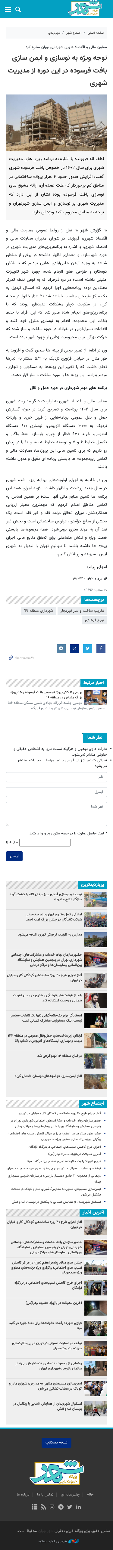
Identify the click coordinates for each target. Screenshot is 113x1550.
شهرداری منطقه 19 (38, 611)
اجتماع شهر (74, 33)
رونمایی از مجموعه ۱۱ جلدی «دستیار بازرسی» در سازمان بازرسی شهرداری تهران (48, 1366)
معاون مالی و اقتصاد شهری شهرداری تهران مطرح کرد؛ (65, 47)
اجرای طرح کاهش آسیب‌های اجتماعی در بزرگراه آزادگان (65, 1146)
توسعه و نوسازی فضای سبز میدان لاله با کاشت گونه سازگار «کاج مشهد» (46, 897)
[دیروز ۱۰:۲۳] (95, 1081)
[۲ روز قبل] (95, 919)
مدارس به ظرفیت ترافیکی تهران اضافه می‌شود (49, 934)
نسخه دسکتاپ (56, 1443)
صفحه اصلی (96, 33)
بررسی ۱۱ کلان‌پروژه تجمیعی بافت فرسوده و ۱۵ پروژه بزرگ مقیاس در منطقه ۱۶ (46, 695)
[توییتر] (70, 1507)
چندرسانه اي (70, 1495)
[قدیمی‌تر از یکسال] (95, 697)
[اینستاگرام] (52, 1507)
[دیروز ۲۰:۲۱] (95, 980)
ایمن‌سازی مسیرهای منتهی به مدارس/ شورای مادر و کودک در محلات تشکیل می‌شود (45, 1386)
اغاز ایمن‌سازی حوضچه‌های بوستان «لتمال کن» (48, 1076)
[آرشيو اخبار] (34, 1507)
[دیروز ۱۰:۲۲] (95, 1040)
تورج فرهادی (94, 620)
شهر (85, 8)
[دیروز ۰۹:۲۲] (95, 899)
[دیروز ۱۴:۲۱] (95, 959)
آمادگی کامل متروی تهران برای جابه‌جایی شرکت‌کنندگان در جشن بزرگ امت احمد (54, 917)
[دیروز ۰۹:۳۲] (95, 939)
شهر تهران (45, 1531)
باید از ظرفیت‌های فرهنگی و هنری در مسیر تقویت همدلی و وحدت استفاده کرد (47, 998)
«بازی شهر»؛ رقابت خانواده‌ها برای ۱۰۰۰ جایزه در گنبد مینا (63, 1161)
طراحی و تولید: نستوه (53, 1541)
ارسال (14, 856)
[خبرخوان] (43, 1507)
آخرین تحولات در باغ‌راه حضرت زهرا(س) (74, 1154)
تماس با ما (45, 1495)
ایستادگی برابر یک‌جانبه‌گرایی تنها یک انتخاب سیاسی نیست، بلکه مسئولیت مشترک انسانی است (46, 1018)
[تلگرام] (61, 1507)
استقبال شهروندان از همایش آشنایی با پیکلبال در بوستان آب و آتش (56, 1202)
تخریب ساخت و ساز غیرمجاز (82, 611)
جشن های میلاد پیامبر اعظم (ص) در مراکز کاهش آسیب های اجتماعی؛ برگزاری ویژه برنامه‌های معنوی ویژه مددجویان (46, 1268)
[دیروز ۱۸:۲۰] (95, 1061)
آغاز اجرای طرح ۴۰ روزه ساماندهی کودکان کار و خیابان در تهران (44, 978)
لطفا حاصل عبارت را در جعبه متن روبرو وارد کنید (68, 834)
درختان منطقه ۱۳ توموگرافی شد (59, 1056)
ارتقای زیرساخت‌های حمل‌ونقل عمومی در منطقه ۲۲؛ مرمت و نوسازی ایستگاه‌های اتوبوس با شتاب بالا (45, 1038)
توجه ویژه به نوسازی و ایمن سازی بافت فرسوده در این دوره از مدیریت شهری (57, 70)
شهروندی (54, 33)
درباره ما (23, 1495)
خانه (90, 1495)
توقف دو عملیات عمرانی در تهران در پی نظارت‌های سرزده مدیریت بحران (54, 1168)
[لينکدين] (78, 1507)
